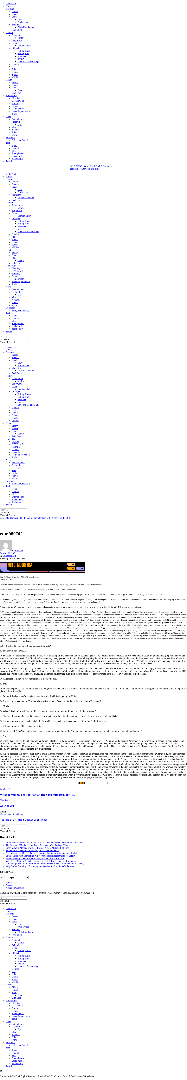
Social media (18, 156)
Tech (8, 143)
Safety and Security (21, 140)
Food (14, 87)
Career (15, 11)
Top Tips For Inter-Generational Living (23, 819)
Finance (15, 14)
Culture (9, 32)
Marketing (16, 24)
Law (20, 19)
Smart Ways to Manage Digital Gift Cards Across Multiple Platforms (37, 848)
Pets (13, 66)
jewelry (21, 59)
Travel (9, 161)
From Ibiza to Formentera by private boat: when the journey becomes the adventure (44, 842)
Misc (14, 127)
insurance (22, 56)
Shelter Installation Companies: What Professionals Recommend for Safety (40, 856)
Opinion (15, 64)
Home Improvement (21, 111)
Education (10, 137)
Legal (14, 16)
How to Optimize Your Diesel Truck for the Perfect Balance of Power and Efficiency (45, 863)
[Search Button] (29, 337)
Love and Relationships (28, 61)
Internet (15, 148)
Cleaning (16, 98)
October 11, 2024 (8, 553)
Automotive (17, 35)
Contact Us (11, 3)
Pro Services (23, 22)
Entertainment (18, 119)
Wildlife (15, 77)
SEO (14, 150)
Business (10, 9)
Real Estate (17, 30)
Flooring (16, 103)
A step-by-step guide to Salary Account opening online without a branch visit (41, 853)
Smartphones (18, 153)
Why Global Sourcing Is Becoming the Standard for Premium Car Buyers (40, 866)
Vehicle (21, 37)
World (14, 135)
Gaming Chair (24, 45)
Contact (9, 885)
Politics (15, 69)
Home (9, 6)
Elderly (15, 82)
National (16, 129)
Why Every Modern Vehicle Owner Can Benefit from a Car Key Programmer (42, 861)
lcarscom (19, 550)
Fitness (15, 85)
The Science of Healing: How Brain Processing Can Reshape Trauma (38, 845)
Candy (21, 90)
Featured (16, 122)
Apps (14, 145)
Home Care (11, 95)
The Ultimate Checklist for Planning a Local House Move (32, 850)
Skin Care (16, 93)
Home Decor (18, 108)
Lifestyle (16, 48)
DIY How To (18, 101)
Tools (14, 114)
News (8, 116)
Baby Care (17, 40)
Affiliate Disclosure (15, 888)
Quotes (15, 72)
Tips (19, 124)
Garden (15, 106)
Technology (17, 158)
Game (14, 43)
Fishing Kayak (24, 51)
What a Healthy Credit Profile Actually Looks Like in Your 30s (35, 858)
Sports (15, 74)
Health (9, 80)
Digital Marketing (26, 27)
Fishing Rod (23, 53)
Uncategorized (9, 556)
